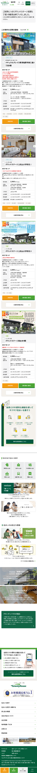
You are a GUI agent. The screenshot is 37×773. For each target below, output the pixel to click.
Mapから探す (23, 29)
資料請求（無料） (26, 121)
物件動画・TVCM (6, 724)
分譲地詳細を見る (18, 128)
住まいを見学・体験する (8, 707)
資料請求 (13, 770)
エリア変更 (12, 4)
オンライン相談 (23, 770)
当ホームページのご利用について (19, 749)
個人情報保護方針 (16, 751)
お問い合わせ (15, 753)
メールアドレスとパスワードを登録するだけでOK (18, 673)
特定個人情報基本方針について (8, 755)
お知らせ (4, 729)
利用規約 (3, 751)
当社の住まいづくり (7, 716)
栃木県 (13, 2)
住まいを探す (5, 703)
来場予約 (10, 121)
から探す (7, 468)
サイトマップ (4, 749)
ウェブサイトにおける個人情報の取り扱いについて (13, 758)
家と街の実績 (5, 711)
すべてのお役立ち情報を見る (27, 561)
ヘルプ (2, 753)
